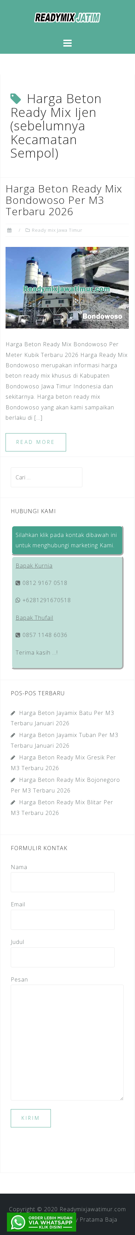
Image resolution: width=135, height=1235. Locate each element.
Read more (35, 442)
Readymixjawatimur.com (93, 1209)
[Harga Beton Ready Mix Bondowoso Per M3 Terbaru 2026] (67, 287)
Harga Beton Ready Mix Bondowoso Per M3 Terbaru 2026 (64, 199)
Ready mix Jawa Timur (57, 230)
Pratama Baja (98, 1219)
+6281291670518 (46, 600)
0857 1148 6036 (44, 635)
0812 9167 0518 (44, 583)
